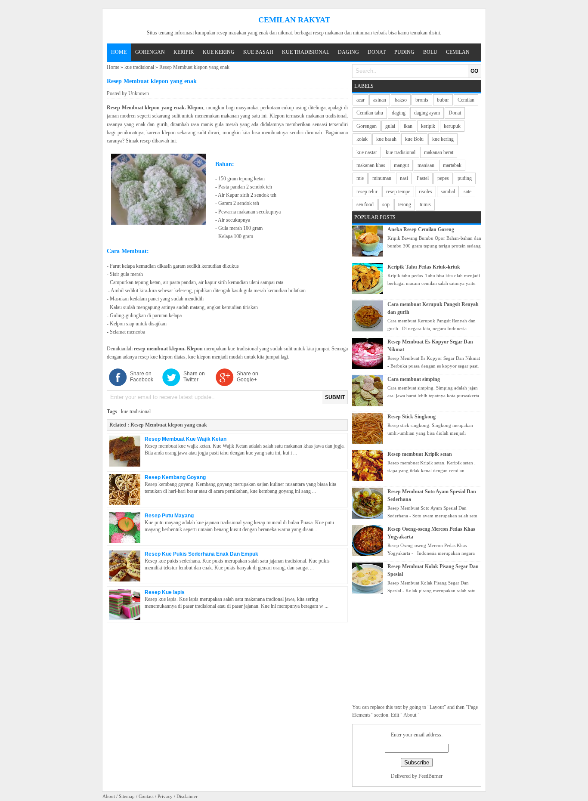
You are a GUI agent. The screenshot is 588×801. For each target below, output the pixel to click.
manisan (426, 165)
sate (467, 192)
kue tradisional (139, 67)
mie (360, 178)
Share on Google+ (247, 377)
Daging (348, 52)
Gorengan (150, 52)
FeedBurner (430, 776)
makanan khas (370, 165)
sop (386, 204)
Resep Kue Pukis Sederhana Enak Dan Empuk (201, 554)
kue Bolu (414, 139)
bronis (421, 100)
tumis (425, 204)
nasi (404, 178)
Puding (404, 52)
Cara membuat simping (413, 379)
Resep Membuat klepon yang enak (168, 425)
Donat (377, 52)
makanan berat (438, 152)
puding (465, 178)
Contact (146, 796)
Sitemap (127, 796)
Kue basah (258, 52)
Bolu (430, 52)
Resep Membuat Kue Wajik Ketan (185, 439)
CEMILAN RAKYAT (294, 19)
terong (404, 204)
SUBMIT (335, 397)
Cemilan (458, 52)
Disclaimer (187, 796)
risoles (425, 192)
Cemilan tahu (369, 113)
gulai (390, 126)
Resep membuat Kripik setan (419, 454)
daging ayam (427, 113)
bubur (443, 100)
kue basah (386, 139)
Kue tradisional (305, 52)
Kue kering (219, 52)
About (108, 796)
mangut (401, 165)
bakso (401, 100)
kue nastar (366, 152)
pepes (443, 178)
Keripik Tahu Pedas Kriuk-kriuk (423, 267)
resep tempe (398, 192)
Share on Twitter (194, 377)
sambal (448, 192)
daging (398, 113)
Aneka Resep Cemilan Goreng (420, 229)
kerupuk (452, 126)
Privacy (165, 796)
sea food (365, 204)
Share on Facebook (141, 377)
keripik (428, 126)
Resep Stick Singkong (411, 417)
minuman (381, 178)
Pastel (423, 178)
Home (119, 52)
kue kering (443, 139)
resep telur (367, 192)
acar (360, 100)
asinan (379, 100)
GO (474, 71)
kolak (362, 139)
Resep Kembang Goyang (175, 477)
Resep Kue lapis (165, 592)
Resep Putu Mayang (169, 516)
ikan (408, 126)
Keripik (183, 52)
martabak (452, 165)
